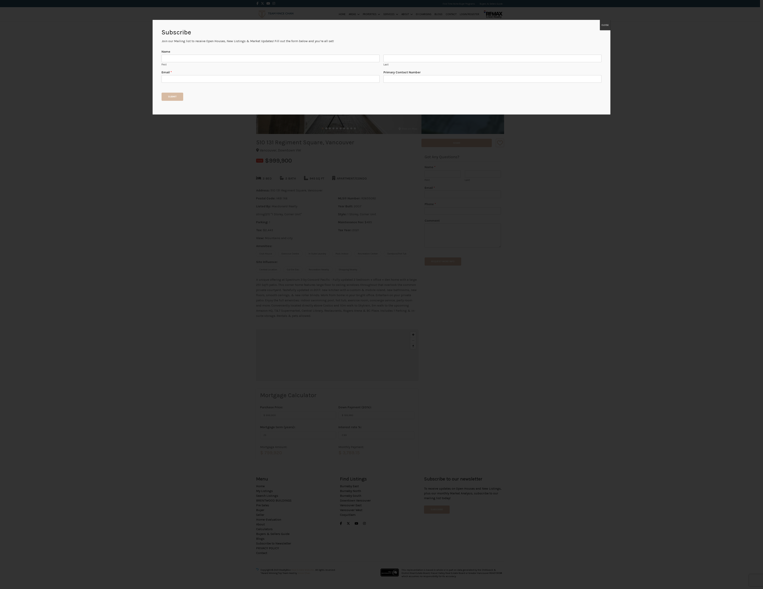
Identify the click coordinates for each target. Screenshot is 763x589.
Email (167, 72)
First (164, 64)
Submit (172, 96)
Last (385, 64)
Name (166, 51)
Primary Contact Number (402, 72)
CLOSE (605, 25)
